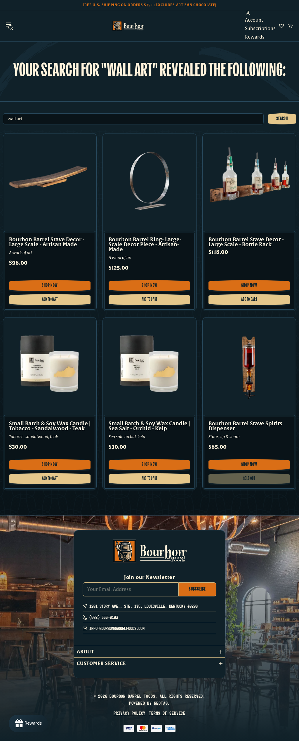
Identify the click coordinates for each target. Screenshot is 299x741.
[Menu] (9, 26)
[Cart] (290, 26)
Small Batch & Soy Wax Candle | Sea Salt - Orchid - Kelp (149, 426)
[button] (149, 651)
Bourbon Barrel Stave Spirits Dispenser (245, 426)
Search (282, 119)
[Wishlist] (281, 26)
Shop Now (52, 287)
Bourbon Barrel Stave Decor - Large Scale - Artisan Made (46, 242)
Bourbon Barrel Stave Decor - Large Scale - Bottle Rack (246, 242)
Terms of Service (167, 713)
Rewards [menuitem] (255, 37)
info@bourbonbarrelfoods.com (117, 628)
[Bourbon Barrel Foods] (128, 26)
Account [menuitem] (254, 20)
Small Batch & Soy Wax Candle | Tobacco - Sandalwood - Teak (50, 426)
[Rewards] (28, 723)
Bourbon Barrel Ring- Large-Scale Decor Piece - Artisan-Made (145, 244)
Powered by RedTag (148, 703)
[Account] (260, 13)
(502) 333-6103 (103, 617)
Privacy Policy (129, 713)
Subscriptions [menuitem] (260, 29)
